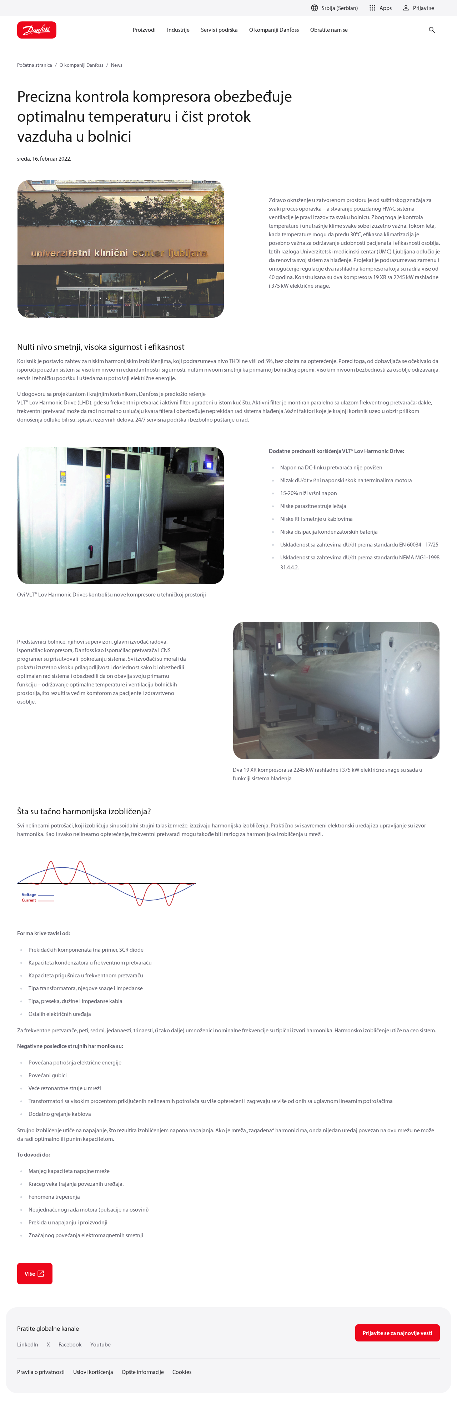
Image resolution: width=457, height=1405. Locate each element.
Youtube (100, 1344)
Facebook (70, 1344)
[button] (379, 8)
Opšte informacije (143, 1371)
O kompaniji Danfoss (82, 65)
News (116, 65)
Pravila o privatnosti (41, 1371)
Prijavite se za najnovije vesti (397, 1332)
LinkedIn (27, 1344)
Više (30, 1273)
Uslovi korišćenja (93, 1371)
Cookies (181, 1371)
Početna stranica (34, 65)
